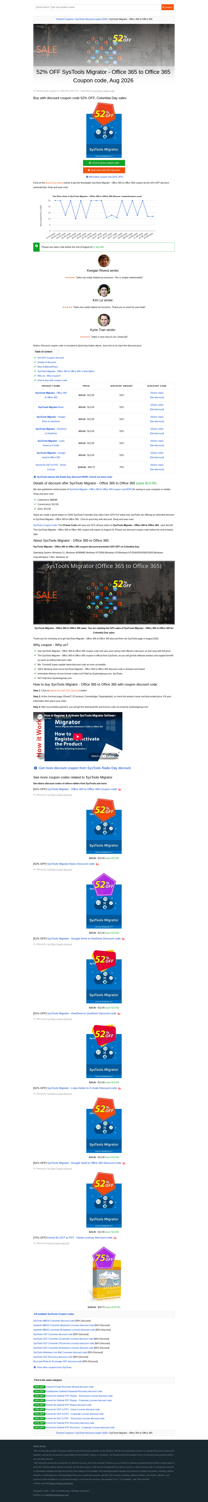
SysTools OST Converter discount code (53, 1334)
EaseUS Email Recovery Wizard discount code (70, 1387)
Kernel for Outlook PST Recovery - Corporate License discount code (80, 1427)
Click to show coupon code (105, 163)
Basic (51, 407)
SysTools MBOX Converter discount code (54, 1321)
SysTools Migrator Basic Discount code (71, 863)
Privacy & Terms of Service (61, 1483)
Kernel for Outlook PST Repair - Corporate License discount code (79, 1400)
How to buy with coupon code (52, 380)
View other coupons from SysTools (54, 1367)
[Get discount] (157, 397)
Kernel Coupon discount (58, 1243)
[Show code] (157, 393)
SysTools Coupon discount (59, 795)
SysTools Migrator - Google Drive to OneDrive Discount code (84, 938)
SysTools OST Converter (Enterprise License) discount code (63, 1348)
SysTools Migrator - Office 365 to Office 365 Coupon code (82, 789)
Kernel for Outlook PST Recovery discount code (70, 1423)
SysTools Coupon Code (45, 525)
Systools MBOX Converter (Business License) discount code (63, 1325)
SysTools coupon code (103, 91)
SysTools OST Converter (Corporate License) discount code (63, 1339)
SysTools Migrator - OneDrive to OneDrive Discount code (81, 1013)
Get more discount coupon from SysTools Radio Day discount (84, 768)
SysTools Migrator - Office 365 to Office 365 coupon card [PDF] (101, 489)
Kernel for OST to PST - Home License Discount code (79, 1237)
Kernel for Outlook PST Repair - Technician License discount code (79, 1396)
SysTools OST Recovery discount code (52, 1357)
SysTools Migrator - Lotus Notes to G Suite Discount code (82, 1088)
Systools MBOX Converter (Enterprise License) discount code (64, 1330)
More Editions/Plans (47, 367)
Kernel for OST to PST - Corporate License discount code (75, 1414)
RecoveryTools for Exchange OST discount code (57, 1361)
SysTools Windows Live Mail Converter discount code (60, 1352)
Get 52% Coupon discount (50, 358)
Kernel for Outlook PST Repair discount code (68, 1405)
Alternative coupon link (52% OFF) (106, 177)
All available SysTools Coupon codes (54, 1314)
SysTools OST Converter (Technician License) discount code (63, 1343)
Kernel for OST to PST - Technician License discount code (75, 1418)
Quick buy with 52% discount (105, 170)
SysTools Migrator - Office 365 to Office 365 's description (65, 371)
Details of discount (46, 362)
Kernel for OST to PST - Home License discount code (73, 1409)
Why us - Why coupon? (49, 376)
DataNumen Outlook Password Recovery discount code (74, 1391)
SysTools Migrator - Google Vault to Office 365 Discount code (84, 1162)
